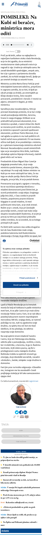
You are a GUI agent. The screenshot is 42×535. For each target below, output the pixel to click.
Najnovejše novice (21, 454)
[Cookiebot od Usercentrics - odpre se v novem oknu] (29, 240)
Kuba (12, 38)
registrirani (33, 381)
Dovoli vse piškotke (21, 285)
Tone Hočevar (5, 38)
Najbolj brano (21, 452)
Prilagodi (19, 292)
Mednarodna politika (13, 12)
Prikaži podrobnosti (27, 278)
